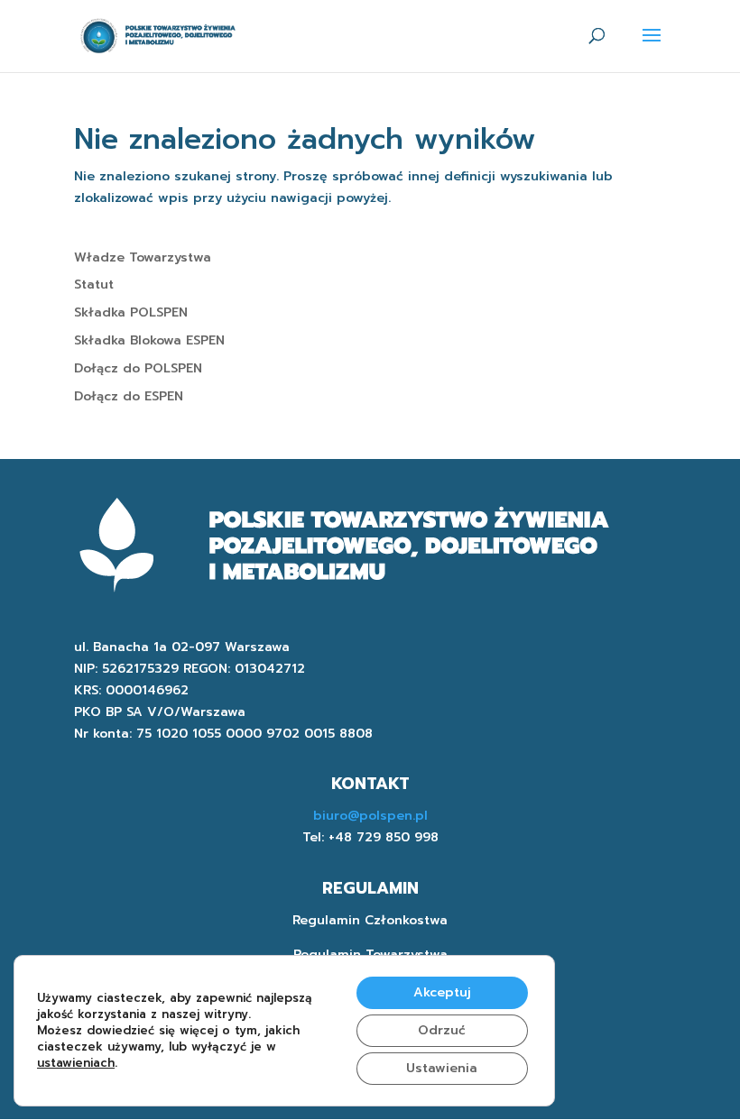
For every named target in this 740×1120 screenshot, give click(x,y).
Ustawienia (441, 1068)
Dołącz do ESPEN (128, 396)
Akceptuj (442, 992)
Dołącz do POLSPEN (138, 368)
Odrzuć (442, 1030)
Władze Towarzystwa (142, 257)
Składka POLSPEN (131, 312)
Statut (94, 284)
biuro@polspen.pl (370, 815)
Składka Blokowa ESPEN (149, 340)
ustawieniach (76, 1063)
